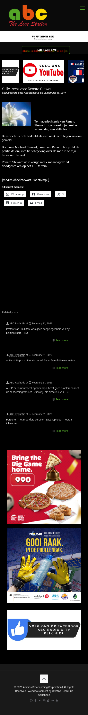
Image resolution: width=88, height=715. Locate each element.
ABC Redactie (17, 323)
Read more (61, 340)
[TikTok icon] (48, 701)
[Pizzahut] (44, 523)
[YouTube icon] (39, 701)
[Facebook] (44, 648)
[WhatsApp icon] (31, 701)
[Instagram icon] (44, 701)
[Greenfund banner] (44, 601)
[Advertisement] (44, 261)
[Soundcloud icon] (52, 701)
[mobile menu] (82, 8)
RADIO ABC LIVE (46, 50)
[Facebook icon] (35, 701)
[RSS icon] (57, 701)
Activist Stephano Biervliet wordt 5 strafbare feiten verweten (40, 360)
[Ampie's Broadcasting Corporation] (31, 15)
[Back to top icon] (44, 679)
